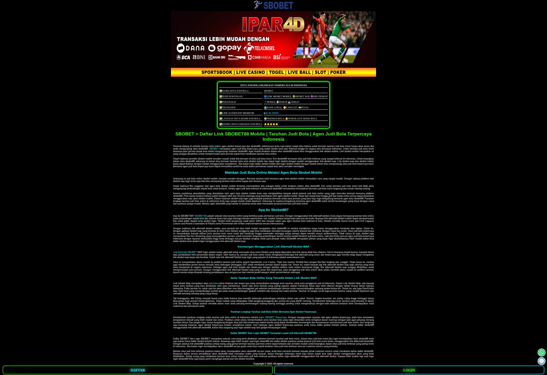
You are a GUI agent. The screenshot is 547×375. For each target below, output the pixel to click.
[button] (542, 361)
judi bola (213, 283)
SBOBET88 (201, 216)
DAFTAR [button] (137, 370)
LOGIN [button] (409, 370)
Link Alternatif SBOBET (185, 252)
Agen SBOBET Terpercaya (273, 317)
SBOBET (214, 149)
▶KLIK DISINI (271, 113)
